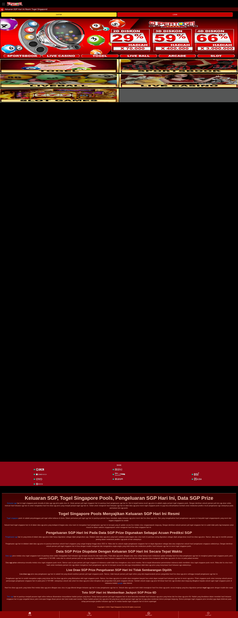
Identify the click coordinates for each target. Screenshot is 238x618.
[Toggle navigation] (3, 4)
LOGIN (175, 15)
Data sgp (8, 556)
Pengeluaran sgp (11, 537)
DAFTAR (59, 15)
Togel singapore (12, 518)
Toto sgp (10, 597)
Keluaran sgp (11, 503)
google (120, 583)
